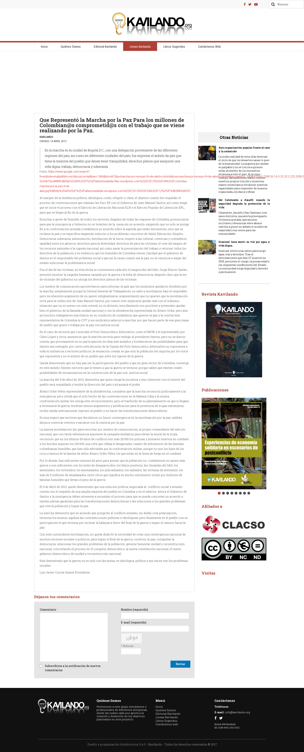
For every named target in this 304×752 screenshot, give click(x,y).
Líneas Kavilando (140, 46)
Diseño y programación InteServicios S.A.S (116, 744)
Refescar (128, 646)
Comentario (48, 609)
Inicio (44, 46)
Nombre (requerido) (134, 609)
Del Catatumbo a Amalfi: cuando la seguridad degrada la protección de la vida (244, 203)
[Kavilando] (152, 24)
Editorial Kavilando (105, 46)
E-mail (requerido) (133, 622)
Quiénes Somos (71, 46)
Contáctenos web (209, 46)
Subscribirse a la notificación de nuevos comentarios (72, 668)
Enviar (180, 664)
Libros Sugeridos (174, 46)
